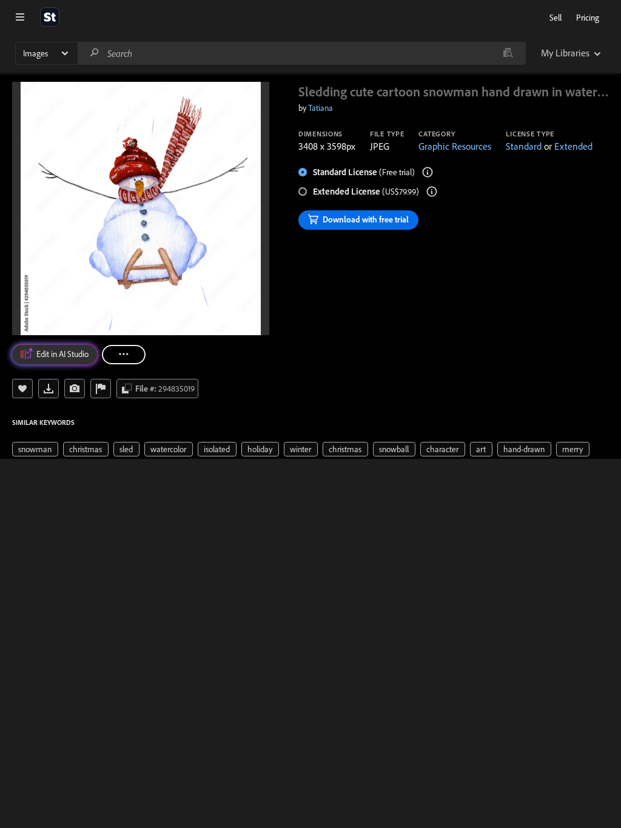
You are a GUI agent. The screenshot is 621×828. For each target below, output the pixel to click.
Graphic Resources (454, 146)
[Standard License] (427, 172)
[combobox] (301, 53)
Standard (524, 146)
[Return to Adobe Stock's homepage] (49, 17)
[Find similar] (507, 53)
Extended (573, 146)
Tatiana (320, 107)
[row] (35, 449)
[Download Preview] (48, 388)
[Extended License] (431, 191)
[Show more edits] (124, 354)
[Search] (94, 53)
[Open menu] (20, 17)
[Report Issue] (100, 388)
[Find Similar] (74, 388)
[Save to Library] (22, 388)
